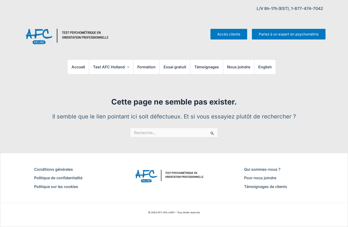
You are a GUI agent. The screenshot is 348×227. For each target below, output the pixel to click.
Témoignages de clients (265, 186)
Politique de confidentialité (58, 177)
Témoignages (206, 67)
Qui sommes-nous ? (262, 169)
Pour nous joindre (260, 177)
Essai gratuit (175, 67)
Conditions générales (53, 169)
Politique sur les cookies (56, 186)
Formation (146, 67)
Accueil (78, 67)
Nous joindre (238, 67)
